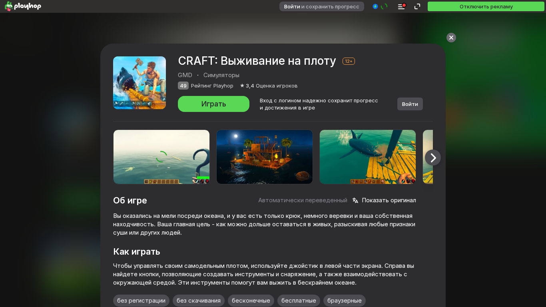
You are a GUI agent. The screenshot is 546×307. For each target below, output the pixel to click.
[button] (380, 6)
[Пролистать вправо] (433, 157)
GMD (185, 75)
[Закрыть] (451, 37)
